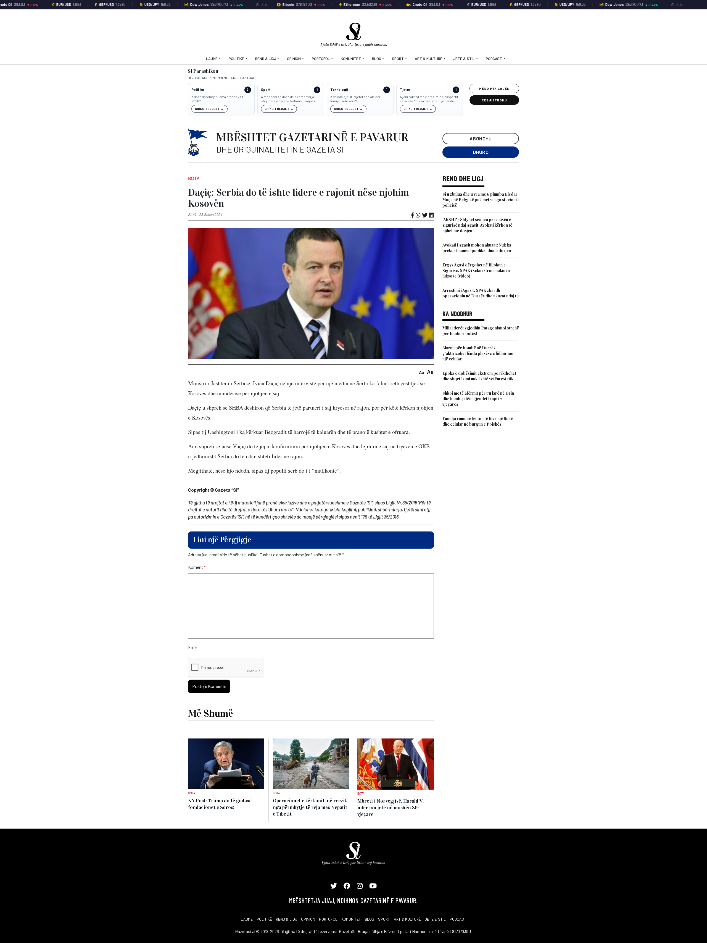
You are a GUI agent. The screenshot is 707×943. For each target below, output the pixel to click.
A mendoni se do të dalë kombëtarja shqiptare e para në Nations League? (288, 99)
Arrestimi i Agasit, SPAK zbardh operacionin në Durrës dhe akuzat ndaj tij (480, 293)
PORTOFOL (328, 919)
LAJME (247, 919)
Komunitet (351, 58)
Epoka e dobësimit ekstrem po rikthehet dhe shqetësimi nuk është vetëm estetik (479, 376)
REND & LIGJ (286, 919)
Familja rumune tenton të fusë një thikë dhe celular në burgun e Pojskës (477, 421)
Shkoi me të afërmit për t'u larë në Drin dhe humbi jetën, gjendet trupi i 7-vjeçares (478, 399)
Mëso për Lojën (494, 88)
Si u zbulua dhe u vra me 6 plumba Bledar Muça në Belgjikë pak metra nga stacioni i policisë (480, 200)
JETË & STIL (435, 919)
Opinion (294, 58)
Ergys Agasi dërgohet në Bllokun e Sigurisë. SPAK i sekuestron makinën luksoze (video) (476, 270)
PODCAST (458, 919)
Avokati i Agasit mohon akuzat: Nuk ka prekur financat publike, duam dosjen (476, 247)
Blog (376, 58)
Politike (197, 90)
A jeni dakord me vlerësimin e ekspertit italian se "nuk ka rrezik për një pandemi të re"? (429, 99)
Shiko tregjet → (209, 109)
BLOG (369, 919)
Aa (421, 372)
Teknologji (339, 90)
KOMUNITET (351, 919)
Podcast (494, 58)
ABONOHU (480, 138)
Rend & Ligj (265, 58)
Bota (194, 178)
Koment (197, 567)
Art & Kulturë (428, 58)
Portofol (321, 58)
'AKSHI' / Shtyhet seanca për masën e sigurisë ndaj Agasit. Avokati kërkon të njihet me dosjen (477, 225)
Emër (193, 647)
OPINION (308, 919)
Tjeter (405, 90)
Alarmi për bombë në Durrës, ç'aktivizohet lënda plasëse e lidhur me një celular (477, 353)
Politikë (236, 58)
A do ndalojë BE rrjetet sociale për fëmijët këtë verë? (355, 99)
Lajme (212, 58)
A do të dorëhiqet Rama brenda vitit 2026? (217, 99)
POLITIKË (264, 919)
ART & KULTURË (407, 919)
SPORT (384, 919)
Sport (398, 58)
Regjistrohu (494, 100)
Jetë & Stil (464, 58)
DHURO (481, 152)
